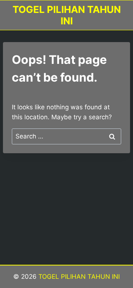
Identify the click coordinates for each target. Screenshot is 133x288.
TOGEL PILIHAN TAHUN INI (78, 276)
